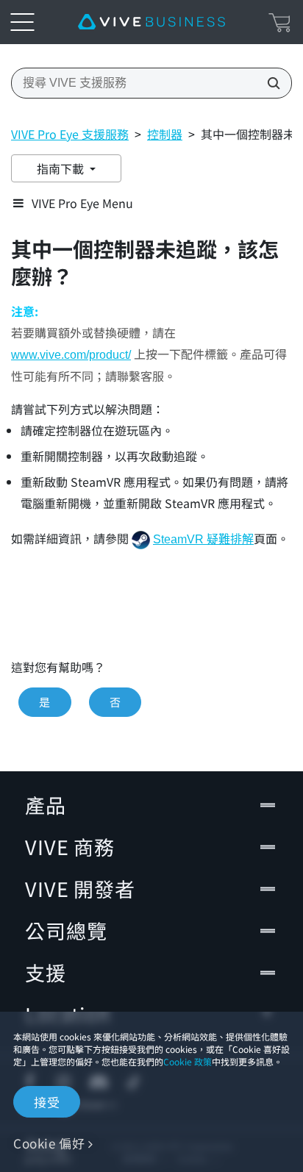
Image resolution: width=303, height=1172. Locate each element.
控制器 (164, 134)
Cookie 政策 (187, 1061)
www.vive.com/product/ (71, 355)
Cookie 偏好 (49, 1143)
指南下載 (62, 168)
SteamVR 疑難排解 (203, 539)
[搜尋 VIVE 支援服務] (269, 83)
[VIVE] (151, 22)
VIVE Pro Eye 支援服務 (70, 134)
